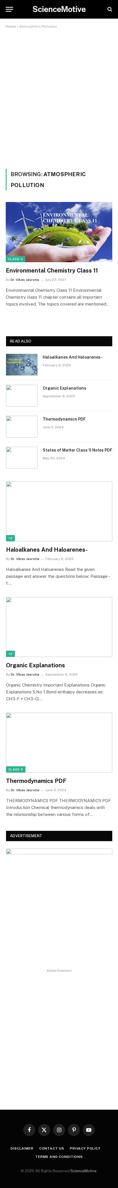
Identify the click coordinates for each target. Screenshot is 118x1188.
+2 (10, 538)
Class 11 (15, 259)
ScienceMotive (83, 1171)
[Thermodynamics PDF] (22, 427)
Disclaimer (22, 1148)
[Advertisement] (59, 97)
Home (11, 26)
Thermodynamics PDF (64, 419)
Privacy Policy (86, 1148)
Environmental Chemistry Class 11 (52, 270)
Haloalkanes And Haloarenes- (73, 357)
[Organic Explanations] (22, 396)
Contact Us (51, 1148)
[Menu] (9, 9)
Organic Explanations (64, 388)
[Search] (109, 9)
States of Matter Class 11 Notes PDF (77, 450)
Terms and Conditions (59, 1157)
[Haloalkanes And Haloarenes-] (22, 365)
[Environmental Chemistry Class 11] (59, 232)
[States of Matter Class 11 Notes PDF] (22, 457)
